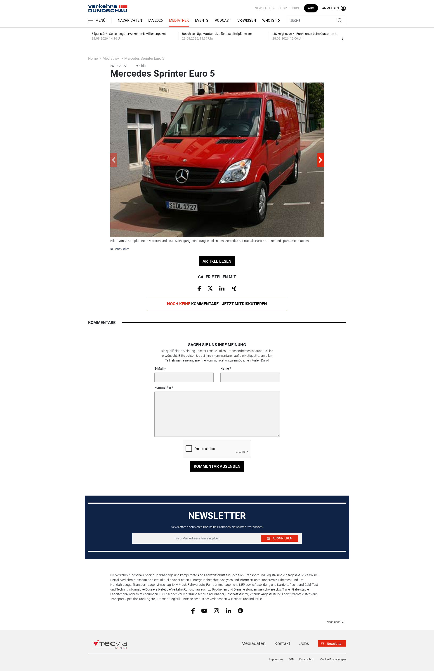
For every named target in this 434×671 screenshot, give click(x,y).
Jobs (295, 8)
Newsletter (264, 8)
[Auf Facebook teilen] (199, 288)
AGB (291, 659)
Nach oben (333, 622)
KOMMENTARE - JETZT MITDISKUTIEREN (217, 303)
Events (201, 20)
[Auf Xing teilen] (233, 288)
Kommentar (162, 387)
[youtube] (204, 610)
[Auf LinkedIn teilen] (221, 288)
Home (93, 58)
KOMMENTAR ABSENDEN (217, 466)
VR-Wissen (246, 20)
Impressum (276, 659)
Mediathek (179, 20)
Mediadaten (253, 643)
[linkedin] (228, 610)
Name (224, 368)
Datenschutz (307, 659)
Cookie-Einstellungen (333, 659)
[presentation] (342, 38)
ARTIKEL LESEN (217, 261)
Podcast (223, 20)
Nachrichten (130, 20)
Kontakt (282, 643)
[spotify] (240, 610)
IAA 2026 (155, 20)
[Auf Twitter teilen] (210, 288)
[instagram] (216, 610)
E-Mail (159, 368)
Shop (282, 8)
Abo (311, 8)
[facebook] (193, 610)
